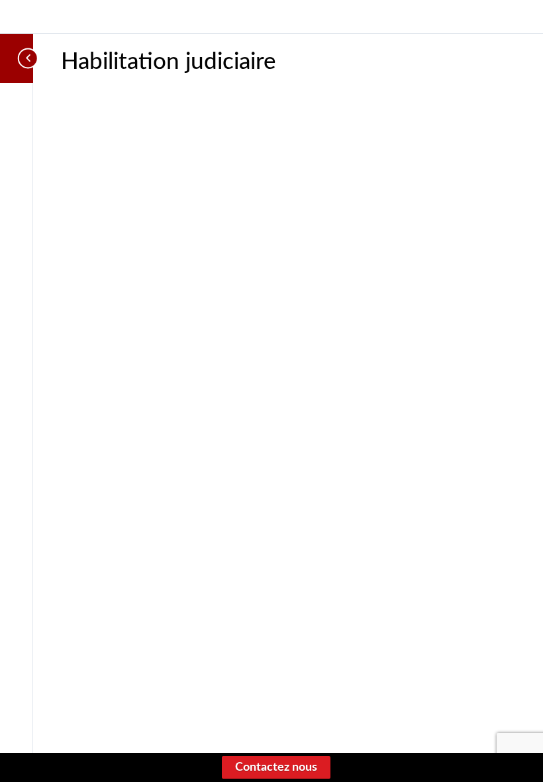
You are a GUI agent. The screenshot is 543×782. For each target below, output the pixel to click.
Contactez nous (276, 767)
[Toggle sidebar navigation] (29, 58)
